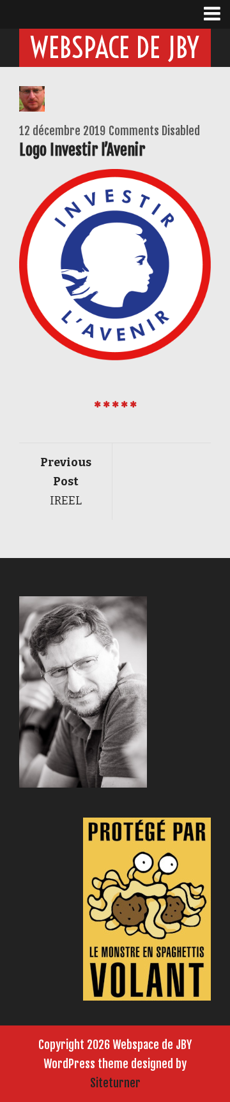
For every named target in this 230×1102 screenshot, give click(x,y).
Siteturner (115, 1083)
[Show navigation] (217, 14)
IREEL (65, 481)
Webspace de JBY (115, 48)
